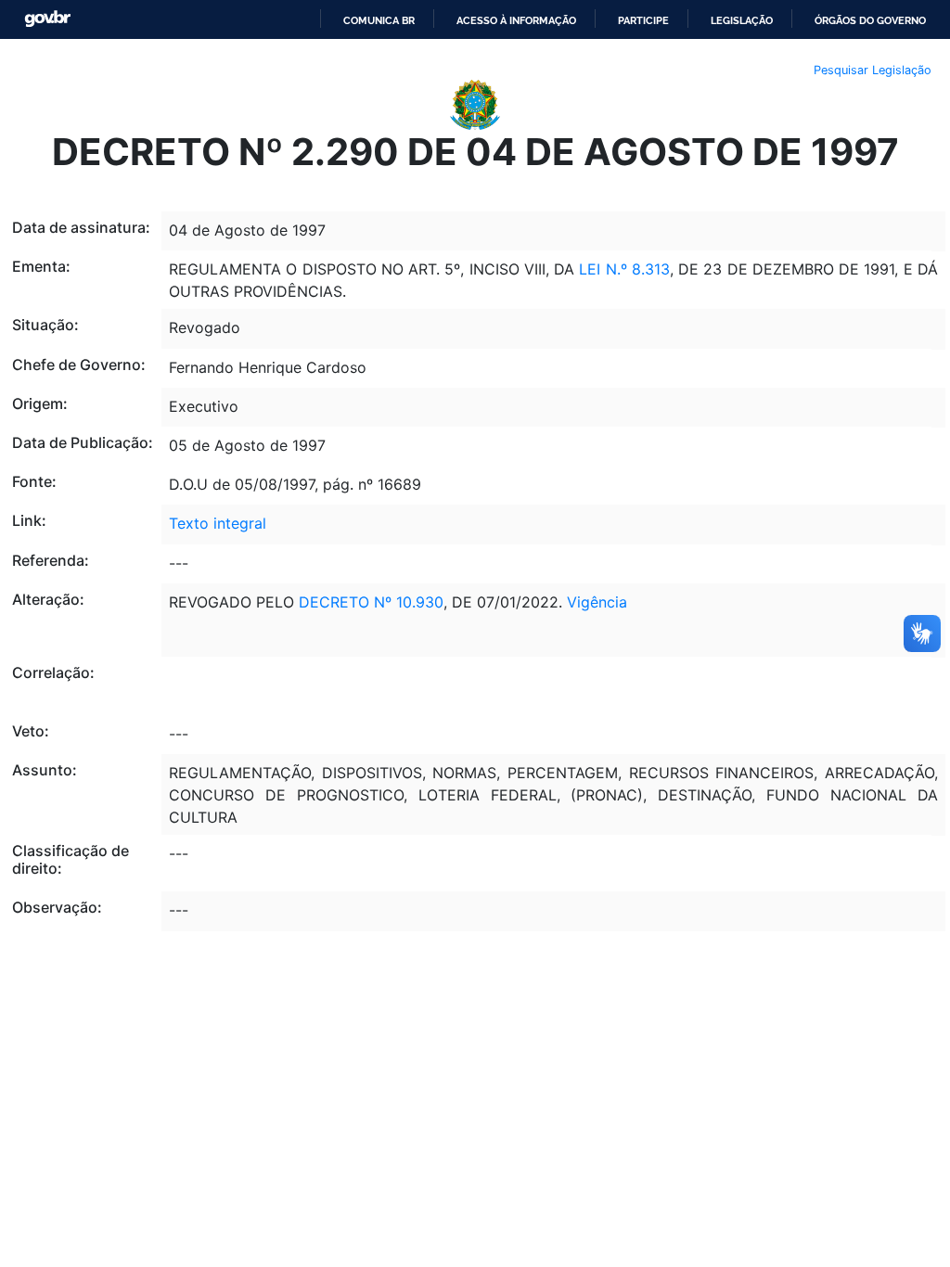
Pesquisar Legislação (872, 70)
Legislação (742, 20)
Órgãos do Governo (870, 20)
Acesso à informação (516, 20)
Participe (643, 20)
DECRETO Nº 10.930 (371, 602)
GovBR (47, 19)
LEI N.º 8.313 (624, 269)
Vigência (597, 602)
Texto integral (217, 523)
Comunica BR (379, 20)
